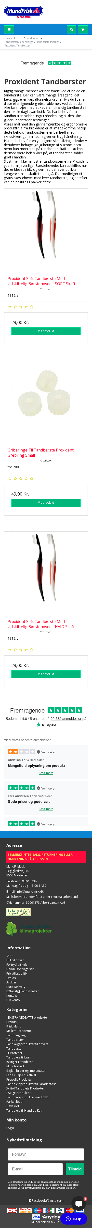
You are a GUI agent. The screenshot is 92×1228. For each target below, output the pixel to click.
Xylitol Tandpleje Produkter (25, 1088)
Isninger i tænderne (19, 1062)
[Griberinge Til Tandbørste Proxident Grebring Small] (46, 402)
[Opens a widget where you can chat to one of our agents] (73, 1219)
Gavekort (12, 1106)
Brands (11, 1022)
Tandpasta (13, 1048)
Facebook (38, 1200)
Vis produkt (46, 331)
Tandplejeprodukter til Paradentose (31, 1084)
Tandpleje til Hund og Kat (23, 1110)
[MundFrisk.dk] (24, 12)
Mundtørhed (15, 1066)
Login (10, 1128)
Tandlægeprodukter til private (27, 1044)
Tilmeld (75, 1169)
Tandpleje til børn (18, 1057)
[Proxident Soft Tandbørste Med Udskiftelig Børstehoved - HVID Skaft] (46, 574)
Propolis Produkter (19, 1079)
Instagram (56, 1200)
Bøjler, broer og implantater (26, 1071)
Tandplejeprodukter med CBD (27, 1097)
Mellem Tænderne (19, 1031)
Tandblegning (16, 1035)
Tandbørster (15, 1040)
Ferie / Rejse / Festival (21, 1075)
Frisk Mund (13, 1026)
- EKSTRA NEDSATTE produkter (27, 1017)
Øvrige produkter (18, 1093)
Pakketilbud (14, 1102)
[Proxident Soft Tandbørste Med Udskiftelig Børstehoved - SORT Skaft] (46, 231)
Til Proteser (14, 1053)
